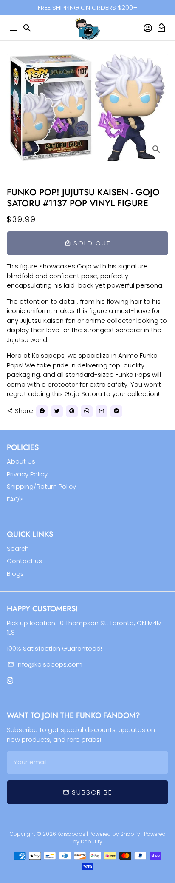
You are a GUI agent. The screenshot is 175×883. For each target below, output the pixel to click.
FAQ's (15, 499)
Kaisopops (72, 833)
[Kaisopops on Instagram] (10, 680)
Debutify (91, 841)
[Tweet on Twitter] (57, 411)
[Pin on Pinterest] (72, 411)
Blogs (15, 573)
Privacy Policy (27, 474)
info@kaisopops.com (45, 664)
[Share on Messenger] (116, 411)
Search (18, 548)
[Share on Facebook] (42, 411)
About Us (21, 461)
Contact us (24, 560)
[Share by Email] (101, 411)
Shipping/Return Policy (41, 486)
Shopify (130, 833)
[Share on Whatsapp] (87, 411)
